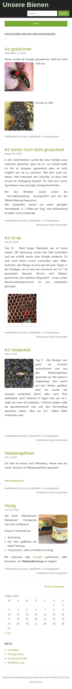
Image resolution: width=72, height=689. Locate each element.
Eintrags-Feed (15, 654)
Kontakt (36, 557)
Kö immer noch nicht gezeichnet (34, 149)
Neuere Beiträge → (55, 586)
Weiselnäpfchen (19, 453)
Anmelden (13, 650)
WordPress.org (16, 662)
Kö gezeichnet (18, 49)
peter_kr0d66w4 (31, 136)
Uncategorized (51, 136)
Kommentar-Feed (17, 658)
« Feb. (8, 633)
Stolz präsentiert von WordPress (44, 677)
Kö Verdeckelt (18, 349)
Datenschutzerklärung (14, 677)
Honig (10, 505)
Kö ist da (13, 238)
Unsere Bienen (26, 4)
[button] (36, 309)
